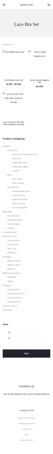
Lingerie (6, 146)
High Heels (7, 211)
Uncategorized (10, 232)
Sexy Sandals (13, 224)
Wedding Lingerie (20, 166)
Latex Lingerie (18, 195)
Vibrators (7, 285)
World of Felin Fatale (26, 418)
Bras (9, 174)
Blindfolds (11, 277)
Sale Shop (7, 310)
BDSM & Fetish (14, 260)
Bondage (7, 256)
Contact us (26, 429)
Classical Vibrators (16, 293)
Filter (26, 353)
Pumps (10, 228)
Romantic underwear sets (24, 154)
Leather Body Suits (21, 191)
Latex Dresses (18, 203)
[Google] (38, 448)
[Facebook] (20, 448)
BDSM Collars (13, 265)
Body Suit (16, 158)
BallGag (11, 252)
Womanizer (12, 244)
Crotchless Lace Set (13, 80)
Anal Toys (12, 248)
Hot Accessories (19, 207)
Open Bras (17, 179)
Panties (15, 170)
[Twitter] (14, 448)
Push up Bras (18, 183)
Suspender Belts (19, 162)
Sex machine (13, 240)
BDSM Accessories (11, 273)
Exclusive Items (10, 306)
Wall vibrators (13, 301)
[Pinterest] (32, 448)
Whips (10, 281)
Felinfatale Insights (26, 423)
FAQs (26, 435)
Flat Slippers (13, 215)
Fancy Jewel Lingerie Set (39, 81)
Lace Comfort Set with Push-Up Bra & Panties (13, 123)
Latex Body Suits (19, 199)
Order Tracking (26, 440)
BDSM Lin (11, 269)
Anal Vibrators (14, 289)
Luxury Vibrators (14, 297)
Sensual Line (13, 187)
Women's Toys (10, 236)
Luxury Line (12, 150)
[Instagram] (26, 448)
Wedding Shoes (14, 220)
